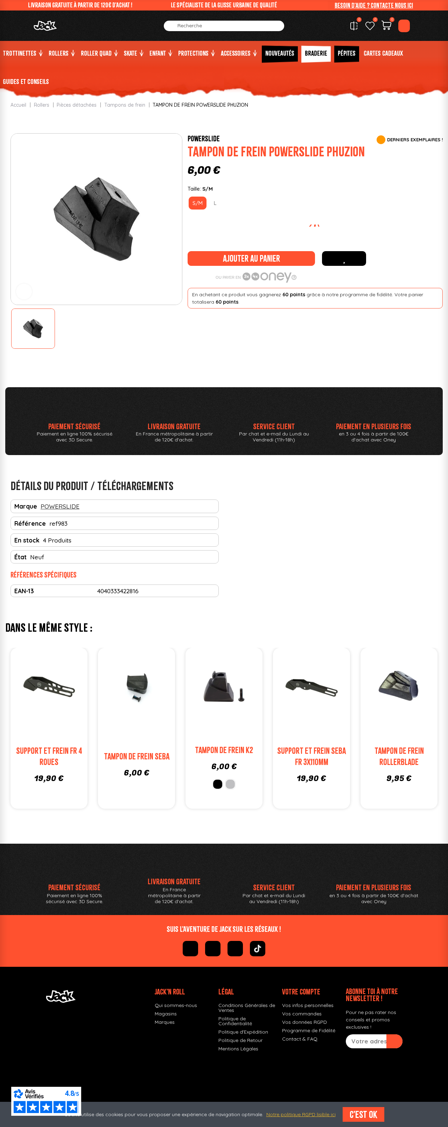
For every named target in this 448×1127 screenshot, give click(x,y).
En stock (27, 540)
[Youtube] (235, 948)
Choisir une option (231, 701)
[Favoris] (369, 26)
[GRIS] (230, 784)
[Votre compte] (404, 26)
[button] (374, 5)
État (20, 557)
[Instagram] (212, 948)
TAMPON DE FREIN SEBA (136, 756)
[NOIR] (217, 784)
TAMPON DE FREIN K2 (224, 750)
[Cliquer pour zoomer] (24, 291)
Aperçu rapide (70, 687)
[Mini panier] (386, 26)
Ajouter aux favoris (344, 258)
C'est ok (363, 1114)
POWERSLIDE (204, 138)
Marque (25, 506)
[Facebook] (190, 948)
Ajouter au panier (251, 258)
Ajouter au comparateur (28, 687)
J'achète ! (56, 701)
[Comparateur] (353, 26)
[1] (394, 1041)
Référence (30, 523)
